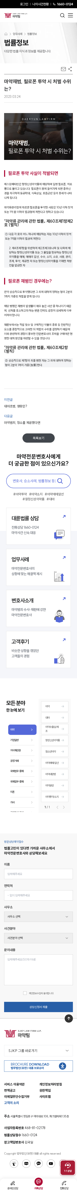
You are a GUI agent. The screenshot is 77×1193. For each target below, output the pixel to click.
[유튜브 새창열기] (51, 1163)
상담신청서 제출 (38, 1007)
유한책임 (45, 1090)
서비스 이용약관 (14, 1084)
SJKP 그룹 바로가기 (22, 1050)
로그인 (24, 4)
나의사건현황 (40, 4)
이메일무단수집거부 (17, 1097)
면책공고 (9, 1090)
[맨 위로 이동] (69, 1018)
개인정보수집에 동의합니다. (41, 993)
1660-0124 (65, 4)
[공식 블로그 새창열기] (26, 1163)
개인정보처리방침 (50, 1084)
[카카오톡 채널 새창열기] (38, 1163)
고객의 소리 (11, 1103)
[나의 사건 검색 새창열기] (14, 1163)
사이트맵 (45, 1097)
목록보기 (38, 438)
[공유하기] (70, 69)
